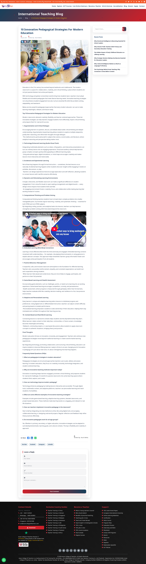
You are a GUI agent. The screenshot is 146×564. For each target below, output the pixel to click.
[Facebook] (126, 1)
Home (54, 6)
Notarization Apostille (110, 545)
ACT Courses (67, 6)
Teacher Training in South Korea (57, 528)
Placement (107, 530)
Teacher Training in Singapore (56, 515)
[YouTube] (139, 1)
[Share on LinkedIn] (32, 438)
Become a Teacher (95, 6)
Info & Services (107, 6)
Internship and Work (109, 528)
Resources (106, 537)
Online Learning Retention (111, 515)
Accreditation (118, 6)
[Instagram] (134, 1)
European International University (113, 513)
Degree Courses (80, 535)
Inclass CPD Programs (110, 532)
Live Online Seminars (80, 6)
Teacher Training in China (55, 510)
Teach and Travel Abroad (83, 520)
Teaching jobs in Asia (82, 518)
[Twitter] (128, 1)
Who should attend (81, 513)
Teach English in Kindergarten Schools (87, 523)
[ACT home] (7, 6)
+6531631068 (30, 521)
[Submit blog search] (124, 29)
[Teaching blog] (141, 1)
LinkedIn (50, 444)
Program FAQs (108, 523)
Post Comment (54, 491)
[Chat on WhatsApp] (4, 560)
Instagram (42, 444)
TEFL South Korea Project (111, 510)
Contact (142, 6)
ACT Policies (107, 547)
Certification (107, 518)
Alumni (130, 6)
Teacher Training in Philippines (56, 525)
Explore (59, 6)
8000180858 (70, 1)
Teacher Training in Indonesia (56, 520)
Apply (136, 6)
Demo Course (107, 520)
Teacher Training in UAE (54, 523)
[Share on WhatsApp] (35, 438)
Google (30, 540)
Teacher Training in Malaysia (56, 518)
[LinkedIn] (136, 1)
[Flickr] (144, 1)
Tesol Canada (79, 532)
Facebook (32, 444)
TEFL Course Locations (82, 530)
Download (32, 527)
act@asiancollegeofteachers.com (29, 523)
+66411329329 (20, 1)
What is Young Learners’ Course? (85, 510)
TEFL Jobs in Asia (80, 528)
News (105, 540)
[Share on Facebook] (28, 438)
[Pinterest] (131, 1)
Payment (106, 542)
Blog (125, 6)
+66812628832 (31, 515)
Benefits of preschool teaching (84, 515)
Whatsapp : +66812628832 (34, 1)
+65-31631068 (56, 1)
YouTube (24, 444)
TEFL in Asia (79, 525)
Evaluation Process (109, 525)
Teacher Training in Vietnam (56, 513)
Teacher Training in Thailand (56, 530)
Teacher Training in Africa (55, 532)
